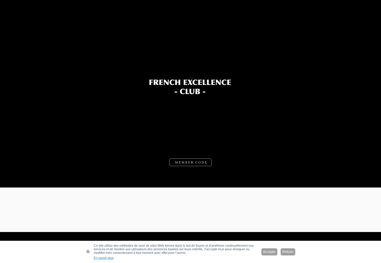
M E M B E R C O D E (190, 162)
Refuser (287, 251)
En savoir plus (104, 258)
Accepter (269, 251)
